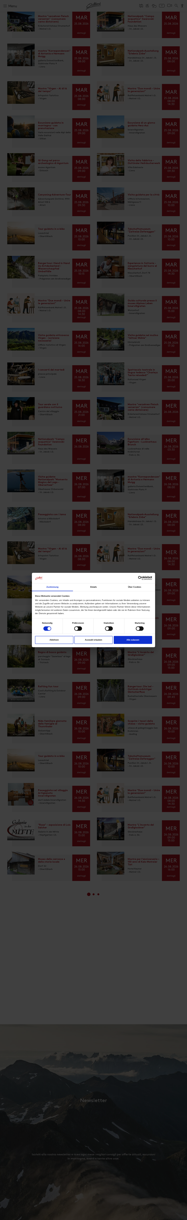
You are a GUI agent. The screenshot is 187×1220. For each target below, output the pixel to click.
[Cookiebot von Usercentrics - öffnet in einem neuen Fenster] (140, 578)
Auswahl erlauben (93, 640)
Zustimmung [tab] (52, 587)
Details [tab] (93, 587)
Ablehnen (54, 640)
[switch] (78, 630)
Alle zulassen (132, 640)
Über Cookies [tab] (134, 587)
